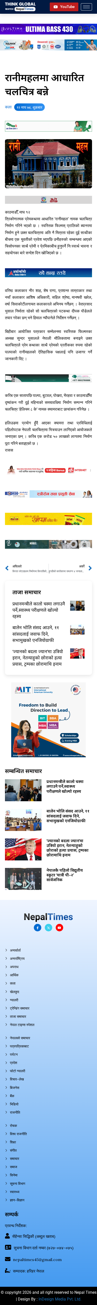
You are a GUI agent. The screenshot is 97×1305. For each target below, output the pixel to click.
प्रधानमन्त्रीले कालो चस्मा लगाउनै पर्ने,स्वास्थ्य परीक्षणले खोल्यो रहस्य (38, 610)
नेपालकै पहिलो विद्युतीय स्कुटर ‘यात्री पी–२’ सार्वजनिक (65, 874)
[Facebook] (37, 927)
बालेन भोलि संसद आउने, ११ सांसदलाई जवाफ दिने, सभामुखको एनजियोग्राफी (35, 633)
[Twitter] (48, 927)
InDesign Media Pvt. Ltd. (60, 1299)
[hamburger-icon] (86, 6)
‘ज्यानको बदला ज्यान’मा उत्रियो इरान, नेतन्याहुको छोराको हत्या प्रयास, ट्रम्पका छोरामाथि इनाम (37, 657)
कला (8, 107)
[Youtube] (59, 927)
